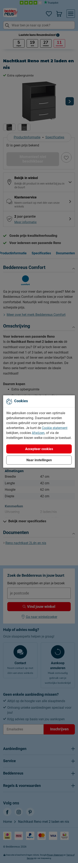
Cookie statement (54, 428)
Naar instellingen (39, 460)
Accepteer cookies (39, 449)
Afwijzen (38, 433)
